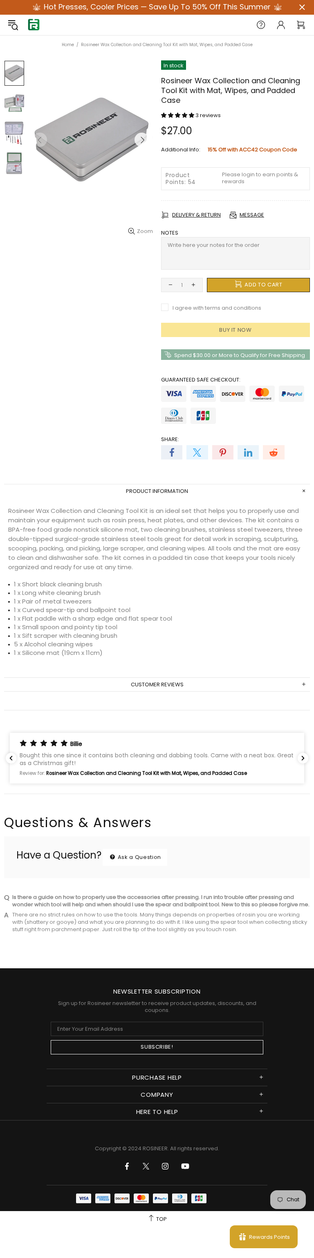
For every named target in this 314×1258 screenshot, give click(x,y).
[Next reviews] (303, 758)
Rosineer (33, 25)
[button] (178, 115)
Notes (169, 232)
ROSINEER (155, 1148)
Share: (170, 439)
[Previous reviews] (11, 758)
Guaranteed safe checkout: (200, 379)
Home (68, 45)
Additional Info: (180, 149)
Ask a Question (138, 857)
